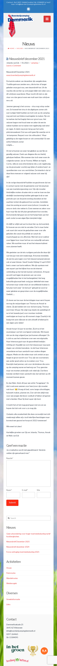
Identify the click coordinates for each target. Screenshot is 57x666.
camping (34, 63)
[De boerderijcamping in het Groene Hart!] (20, 26)
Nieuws (20, 48)
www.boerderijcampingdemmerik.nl (20, 75)
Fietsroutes (10, 573)
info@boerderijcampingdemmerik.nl (30, 4)
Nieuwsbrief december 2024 (17, 547)
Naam (9, 490)
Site (38, 490)
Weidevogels (11, 583)
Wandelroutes (12, 578)
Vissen (9, 568)
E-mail (25, 490)
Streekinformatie (13, 599)
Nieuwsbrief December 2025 (18, 541)
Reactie (9, 458)
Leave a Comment (13, 65)
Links (8, 604)
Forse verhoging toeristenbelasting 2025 (22, 552)
